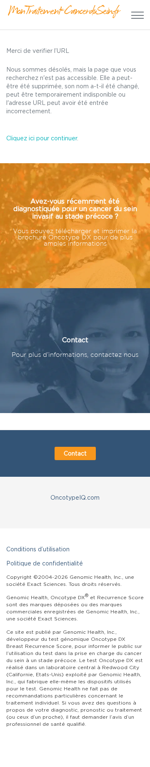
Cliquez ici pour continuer (41, 138)
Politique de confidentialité (44, 563)
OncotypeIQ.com (75, 497)
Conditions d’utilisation (38, 549)
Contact (75, 453)
